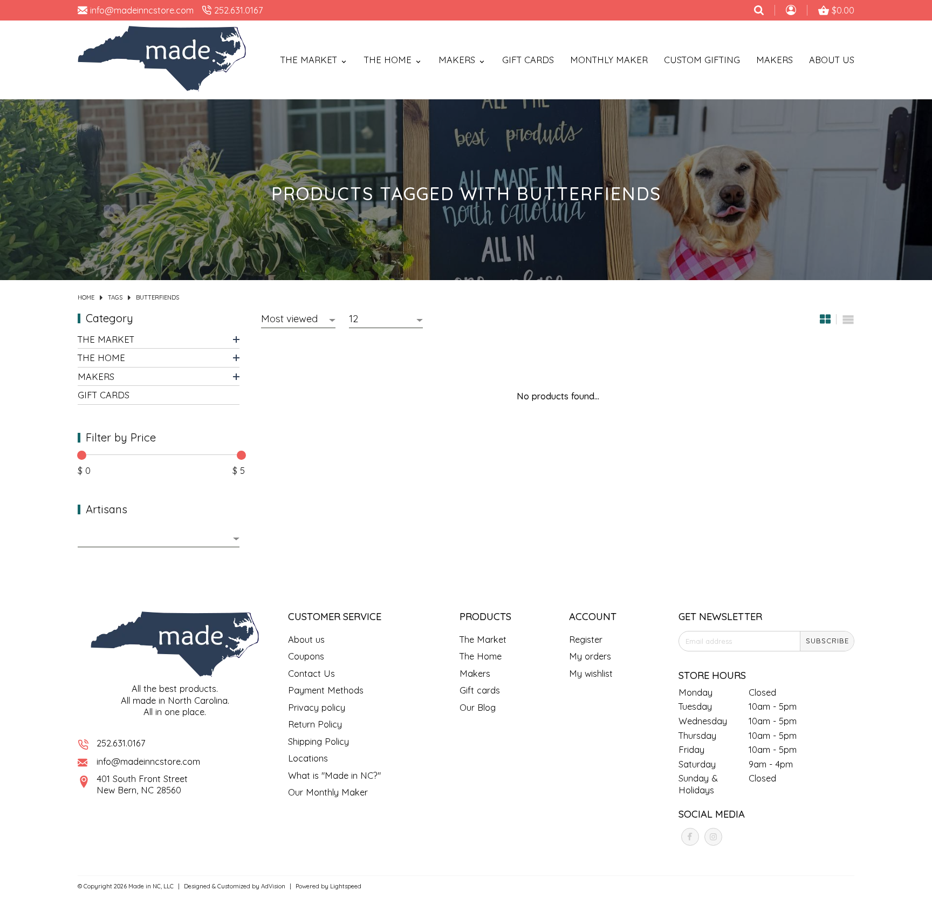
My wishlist (591, 673)
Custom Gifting (702, 59)
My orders (590, 656)
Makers (774, 59)
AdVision (273, 886)
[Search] (759, 10)
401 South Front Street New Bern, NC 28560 (142, 784)
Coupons (306, 656)
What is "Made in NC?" (334, 775)
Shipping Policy (318, 741)
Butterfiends (157, 297)
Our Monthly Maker (328, 792)
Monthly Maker (609, 59)
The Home (101, 357)
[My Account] (791, 11)
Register (585, 639)
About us (306, 639)
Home (86, 297)
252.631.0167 (121, 743)
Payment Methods (326, 690)
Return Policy (315, 724)
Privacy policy (316, 707)
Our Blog (478, 707)
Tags (115, 297)
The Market (106, 338)
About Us (831, 59)
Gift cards (528, 59)
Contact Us (311, 673)
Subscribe (827, 640)
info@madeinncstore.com (148, 761)
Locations (308, 758)
